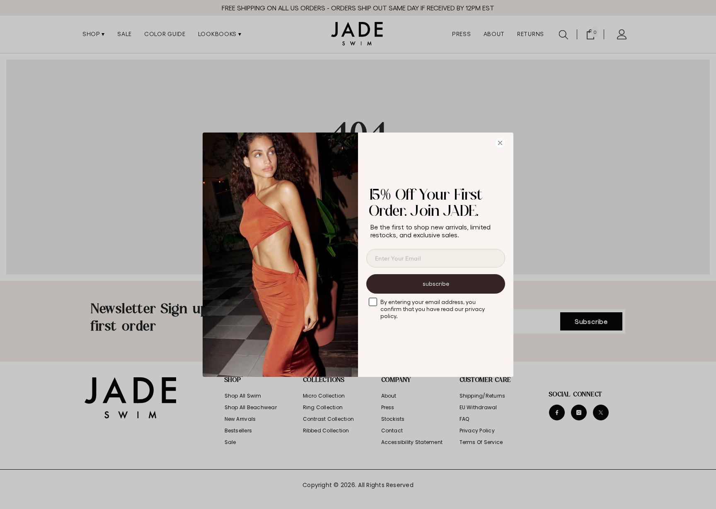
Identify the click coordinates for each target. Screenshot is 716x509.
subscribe (436, 283)
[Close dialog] (503, 143)
